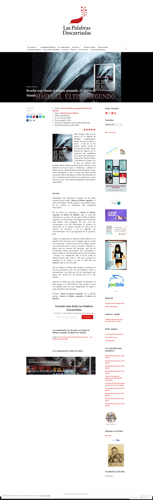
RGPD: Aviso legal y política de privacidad (76, 494)
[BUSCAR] (125, 48)
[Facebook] (106, 113)
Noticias (73, 49)
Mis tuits (108, 435)
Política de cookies (46, 495)
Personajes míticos (34, 49)
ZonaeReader (110, 340)
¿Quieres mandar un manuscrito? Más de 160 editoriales (113, 378)
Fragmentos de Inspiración (114, 303)
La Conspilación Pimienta (114, 334)
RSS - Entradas (110, 132)
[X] (109, 113)
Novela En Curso (111, 337)
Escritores (75, 47)
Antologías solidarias (48, 47)
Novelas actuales (89, 47)
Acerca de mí (83, 49)
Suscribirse (87, 317)
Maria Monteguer (111, 306)
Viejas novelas (103, 47)
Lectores (65, 49)
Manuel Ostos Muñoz (69, 113)
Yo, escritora (31, 47)
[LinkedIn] (112, 113)
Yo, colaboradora (64, 47)
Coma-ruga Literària (98, 49)
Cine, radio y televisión (51, 49)
